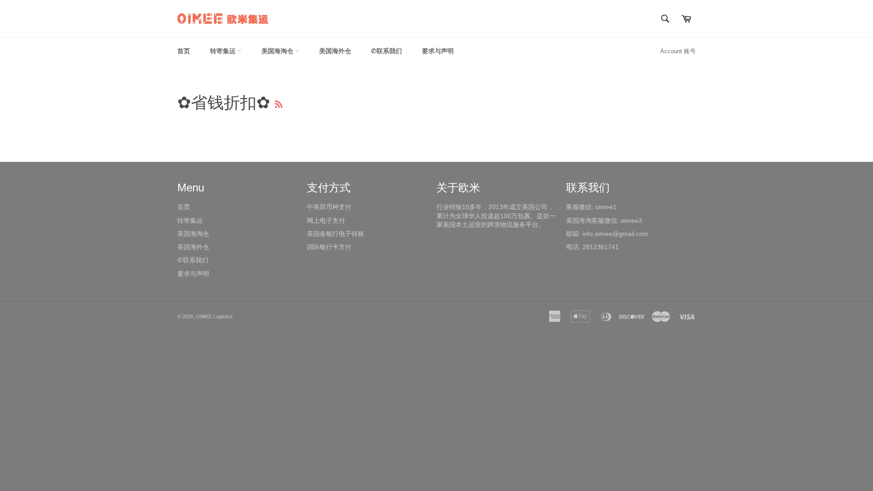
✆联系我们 (386, 51)
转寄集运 (223, 51)
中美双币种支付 (329, 206)
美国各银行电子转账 (335, 233)
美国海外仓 (335, 51)
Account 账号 (678, 51)
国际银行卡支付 (329, 247)
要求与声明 (438, 51)
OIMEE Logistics (214, 316)
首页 (183, 51)
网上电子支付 (326, 220)
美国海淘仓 (278, 51)
